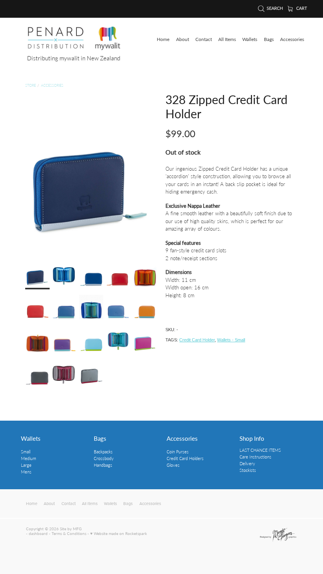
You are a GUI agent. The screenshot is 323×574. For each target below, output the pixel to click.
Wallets (31, 438)
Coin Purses (178, 452)
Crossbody (104, 458)
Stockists (247, 470)
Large (26, 465)
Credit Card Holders (185, 458)
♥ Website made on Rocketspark (118, 533)
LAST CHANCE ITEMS (260, 450)
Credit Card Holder (197, 339)
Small (25, 452)
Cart (301, 8)
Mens (26, 472)
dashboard (38, 533)
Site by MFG (71, 528)
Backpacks (103, 452)
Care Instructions (255, 457)
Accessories (52, 85)
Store (30, 85)
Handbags (103, 465)
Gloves (173, 465)
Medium (28, 458)
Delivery (247, 463)
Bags (100, 438)
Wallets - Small (231, 339)
